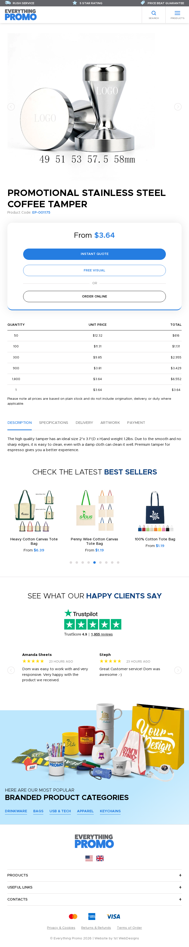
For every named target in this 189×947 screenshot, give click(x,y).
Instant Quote (95, 254)
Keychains (110, 811)
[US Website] (89, 860)
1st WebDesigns (126, 938)
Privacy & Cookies (61, 928)
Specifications (53, 423)
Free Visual (94, 270)
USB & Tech (60, 811)
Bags (38, 811)
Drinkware (16, 811)
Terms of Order (129, 928)
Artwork (110, 423)
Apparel (85, 811)
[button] (11, 106)
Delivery (84, 423)
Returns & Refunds (96, 928)
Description (19, 423)
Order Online (94, 296)
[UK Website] (100, 860)
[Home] (21, 14)
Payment (136, 423)
